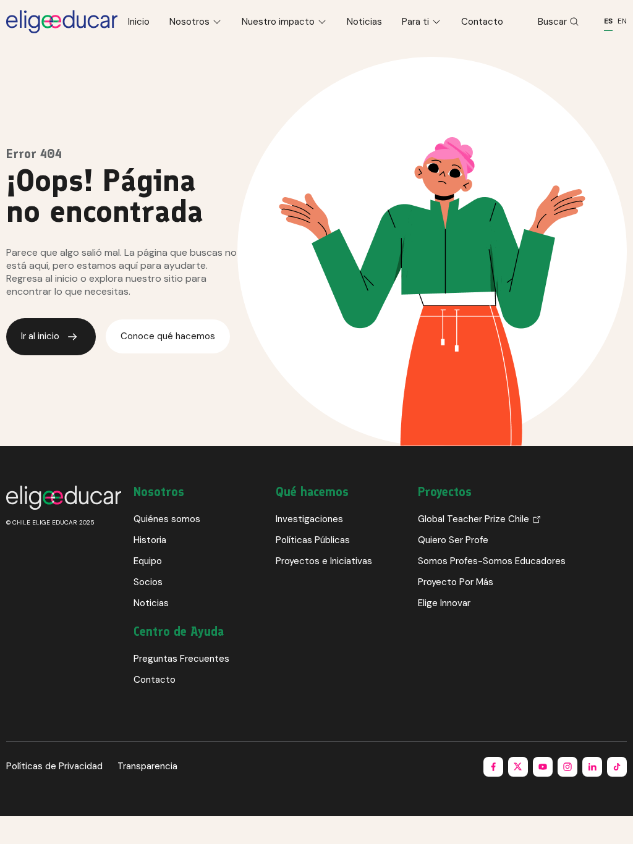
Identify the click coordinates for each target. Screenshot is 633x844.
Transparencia (147, 766)
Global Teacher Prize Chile (473, 519)
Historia (150, 540)
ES (608, 21)
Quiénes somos (167, 519)
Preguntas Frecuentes (181, 658)
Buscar (552, 21)
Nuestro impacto (278, 21)
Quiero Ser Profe (453, 540)
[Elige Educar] (61, 21)
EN (622, 21)
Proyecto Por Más (455, 582)
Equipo (148, 561)
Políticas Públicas (313, 540)
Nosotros (189, 21)
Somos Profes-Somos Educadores (492, 561)
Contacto (482, 21)
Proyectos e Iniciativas (324, 561)
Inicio (139, 21)
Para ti (415, 21)
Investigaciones (309, 519)
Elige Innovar (444, 603)
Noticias (364, 21)
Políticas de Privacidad (54, 766)
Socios (148, 582)
